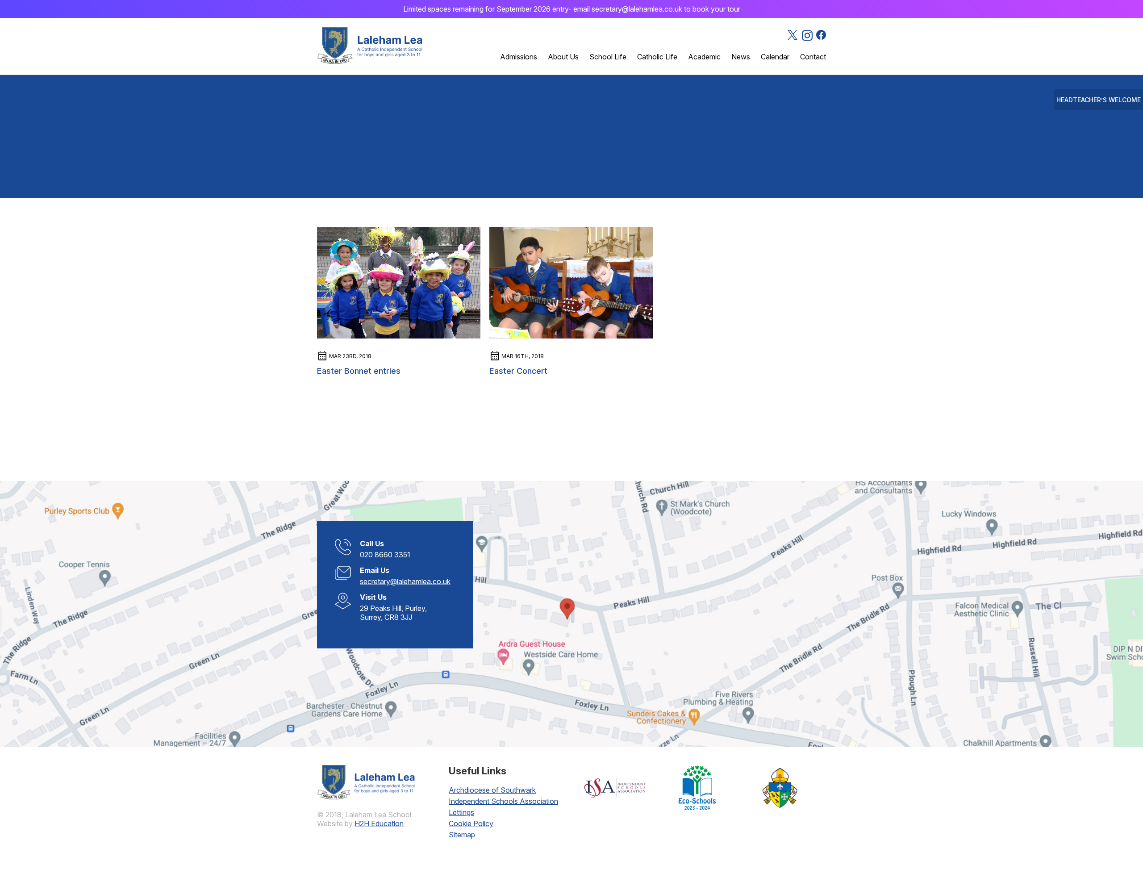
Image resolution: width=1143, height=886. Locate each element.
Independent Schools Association (503, 801)
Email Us (374, 570)
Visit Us (373, 597)
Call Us (372, 543)
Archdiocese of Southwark (492, 790)
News (740, 56)
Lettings (461, 812)
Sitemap (462, 834)
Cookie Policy (471, 823)
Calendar (775, 56)
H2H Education (379, 823)
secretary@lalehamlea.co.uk (405, 581)
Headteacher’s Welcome (1098, 100)
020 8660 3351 (385, 554)
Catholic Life (657, 56)
